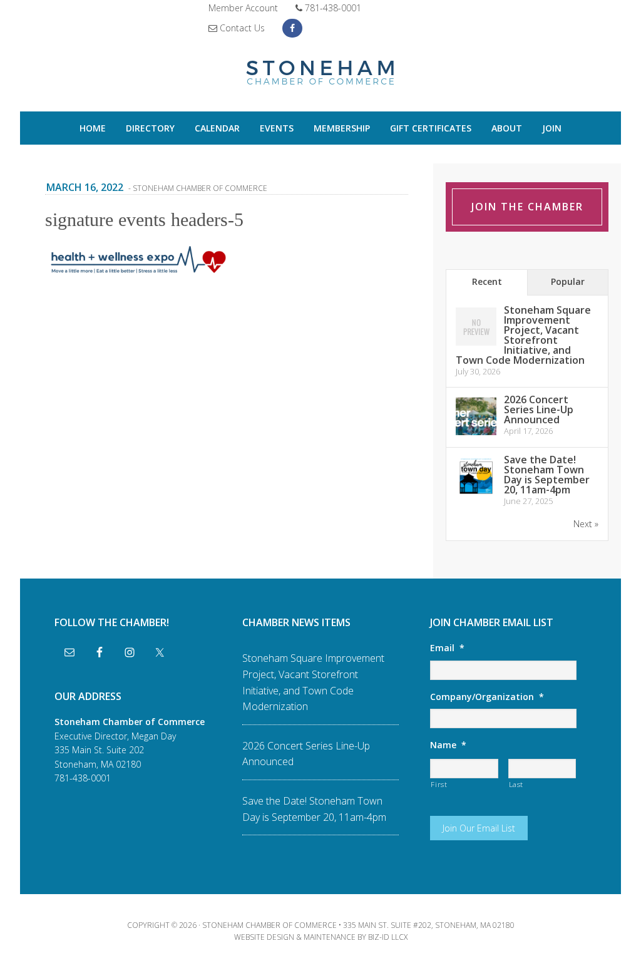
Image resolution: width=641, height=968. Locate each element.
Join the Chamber (527, 207)
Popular (568, 281)
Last (516, 784)
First (439, 784)
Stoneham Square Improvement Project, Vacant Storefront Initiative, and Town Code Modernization (523, 335)
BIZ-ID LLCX (388, 937)
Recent (487, 281)
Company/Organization (487, 697)
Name (448, 745)
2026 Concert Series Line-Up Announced (538, 409)
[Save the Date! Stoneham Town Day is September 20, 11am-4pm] (476, 494)
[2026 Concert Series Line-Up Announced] (476, 434)
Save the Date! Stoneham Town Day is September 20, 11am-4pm (547, 475)
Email (447, 648)
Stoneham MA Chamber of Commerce (320, 74)
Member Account (243, 8)
